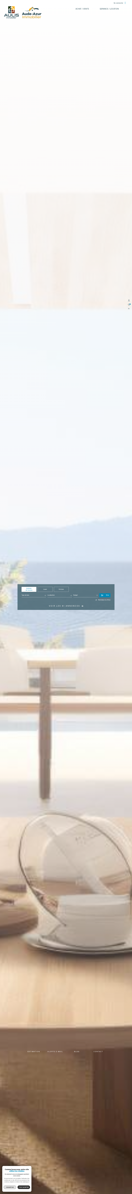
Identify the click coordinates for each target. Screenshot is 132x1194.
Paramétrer (10, 1187)
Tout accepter (24, 1187)
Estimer (61, 589)
